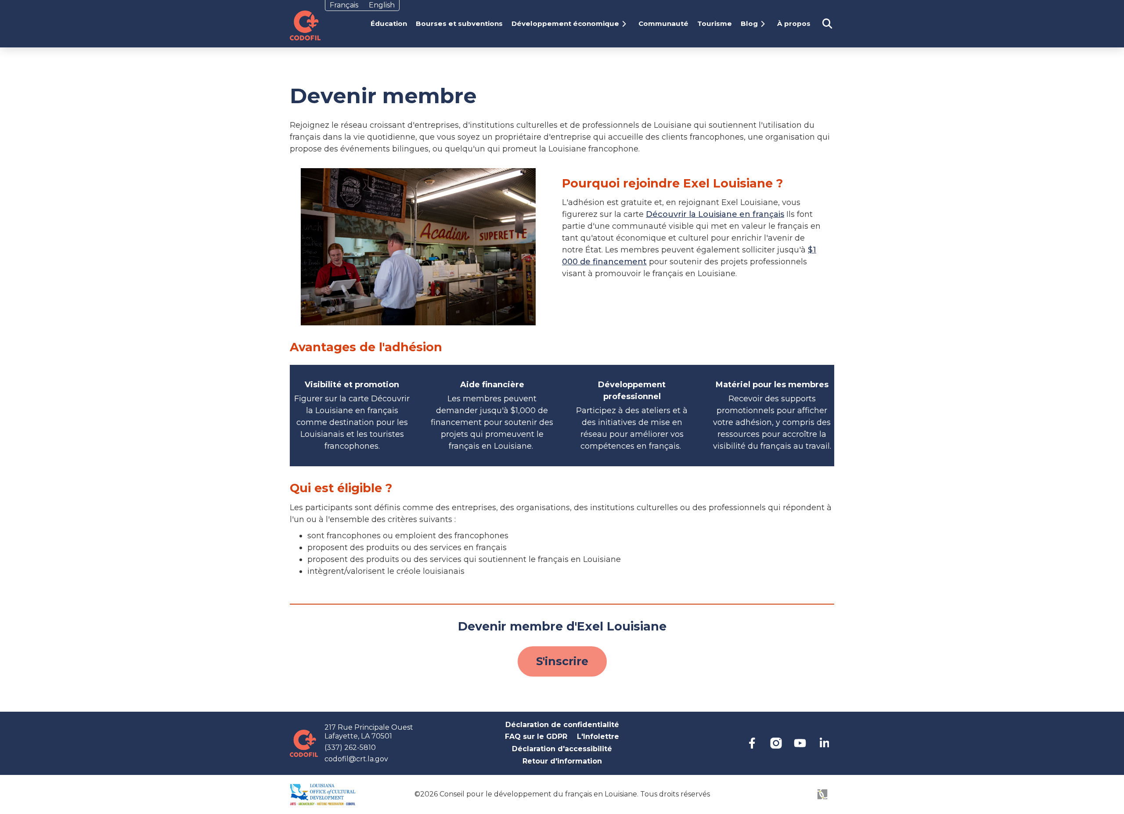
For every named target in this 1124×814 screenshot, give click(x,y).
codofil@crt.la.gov (356, 759)
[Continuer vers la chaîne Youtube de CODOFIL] (800, 743)
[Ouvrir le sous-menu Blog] (765, 24)
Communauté (663, 23)
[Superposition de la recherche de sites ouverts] (827, 24)
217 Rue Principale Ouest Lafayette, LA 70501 (368, 731)
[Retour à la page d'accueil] (305, 25)
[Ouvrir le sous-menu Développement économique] (627, 24)
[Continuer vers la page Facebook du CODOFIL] (752, 743)
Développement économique (565, 23)
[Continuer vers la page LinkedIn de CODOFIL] (824, 743)
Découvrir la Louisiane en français (715, 214)
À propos (794, 23)
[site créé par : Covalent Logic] (802, 799)
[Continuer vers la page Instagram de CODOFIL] (776, 743)
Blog (749, 23)
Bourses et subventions (459, 23)
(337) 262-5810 (350, 747)
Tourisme (714, 23)
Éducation (389, 23)
